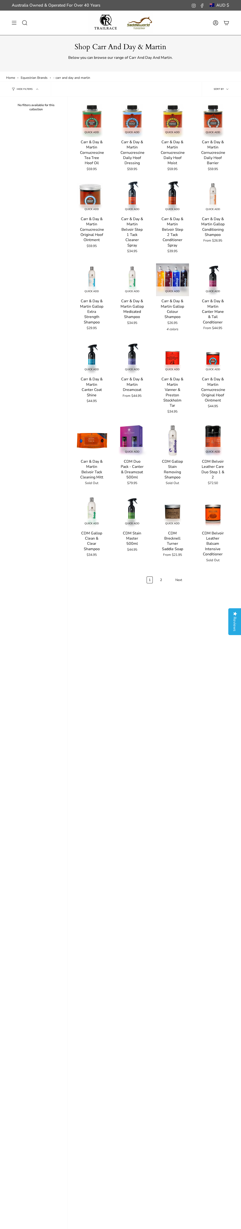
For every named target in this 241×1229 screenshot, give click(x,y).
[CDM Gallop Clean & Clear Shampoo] (91, 511)
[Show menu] (14, 23)
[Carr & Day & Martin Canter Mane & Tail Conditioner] (213, 279)
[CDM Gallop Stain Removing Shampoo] (172, 440)
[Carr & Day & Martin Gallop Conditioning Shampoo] (213, 197)
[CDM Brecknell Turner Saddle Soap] (172, 511)
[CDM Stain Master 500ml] (132, 511)
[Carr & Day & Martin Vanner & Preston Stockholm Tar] (172, 358)
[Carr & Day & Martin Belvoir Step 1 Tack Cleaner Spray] (132, 197)
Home (10, 78)
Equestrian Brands (34, 78)
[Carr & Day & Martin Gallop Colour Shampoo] (172, 279)
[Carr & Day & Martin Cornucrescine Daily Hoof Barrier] (213, 120)
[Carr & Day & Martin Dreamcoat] (132, 358)
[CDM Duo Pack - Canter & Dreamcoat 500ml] (132, 440)
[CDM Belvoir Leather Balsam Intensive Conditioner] (213, 511)
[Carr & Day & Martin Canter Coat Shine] (91, 358)
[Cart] (226, 23)
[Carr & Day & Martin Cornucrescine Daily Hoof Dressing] (132, 120)
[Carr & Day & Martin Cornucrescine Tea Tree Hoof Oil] (91, 120)
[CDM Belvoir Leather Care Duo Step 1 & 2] (213, 440)
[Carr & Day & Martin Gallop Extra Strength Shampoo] (91, 279)
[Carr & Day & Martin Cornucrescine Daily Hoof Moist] (172, 120)
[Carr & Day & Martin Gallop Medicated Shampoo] (132, 279)
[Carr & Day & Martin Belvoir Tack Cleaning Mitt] (91, 440)
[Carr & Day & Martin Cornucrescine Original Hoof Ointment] (91, 197)
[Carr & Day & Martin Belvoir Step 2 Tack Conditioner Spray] (172, 197)
